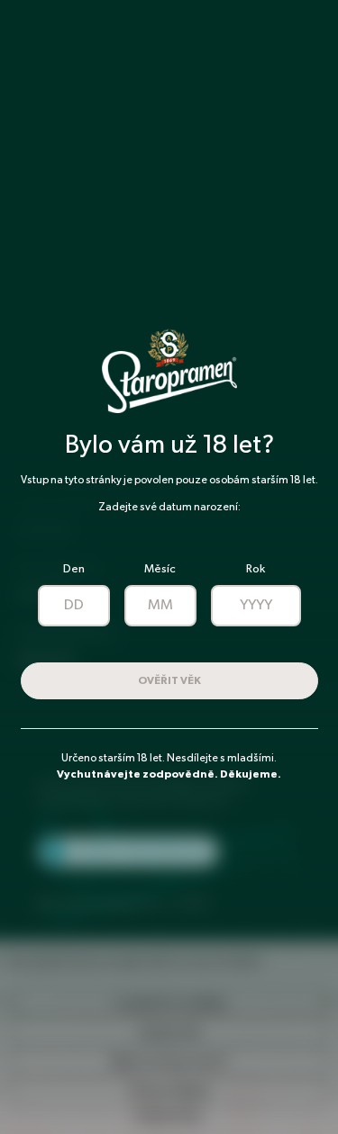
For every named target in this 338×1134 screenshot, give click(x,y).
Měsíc (160, 569)
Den (74, 569)
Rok (255, 569)
